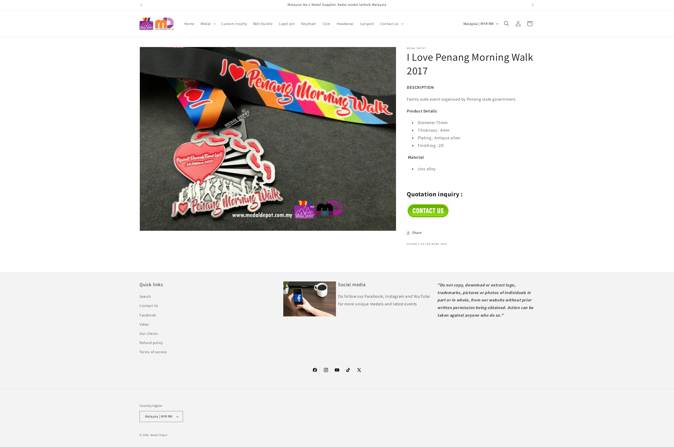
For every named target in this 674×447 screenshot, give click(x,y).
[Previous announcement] (141, 5)
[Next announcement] (532, 5)
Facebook (148, 315)
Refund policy (151, 342)
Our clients (149, 333)
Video (144, 324)
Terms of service (153, 352)
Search (145, 296)
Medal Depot (159, 435)
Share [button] (417, 232)
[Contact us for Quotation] (428, 216)
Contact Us (149, 305)
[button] (207, 23)
